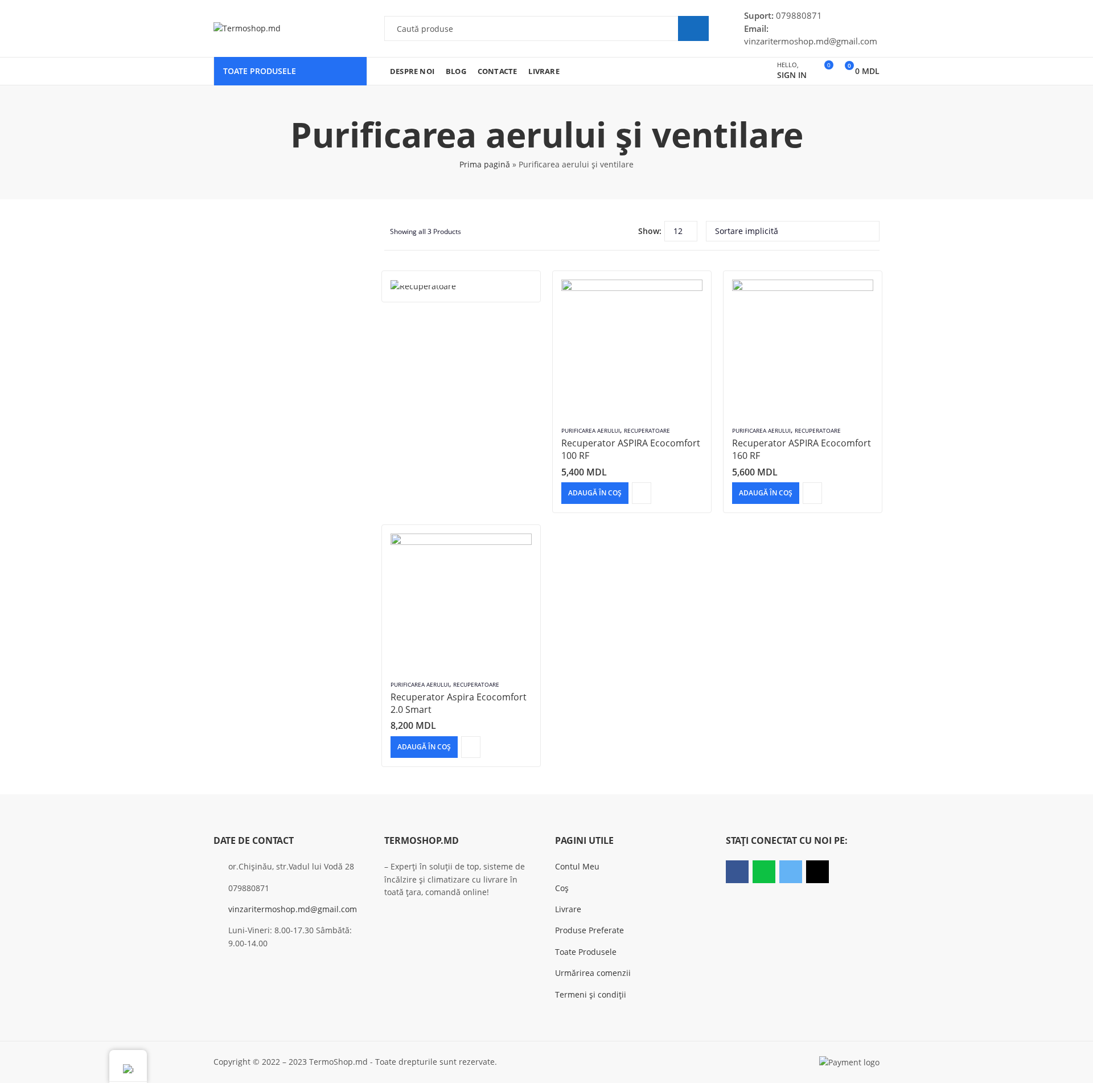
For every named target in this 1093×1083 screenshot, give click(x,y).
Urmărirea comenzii (593, 972)
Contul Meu (577, 866)
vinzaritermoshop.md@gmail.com (292, 909)
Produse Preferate (589, 930)
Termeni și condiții (590, 994)
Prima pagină (484, 164)
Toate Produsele (586, 951)
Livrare (568, 909)
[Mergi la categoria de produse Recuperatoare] (461, 286)
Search (693, 28)
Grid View (608, 231)
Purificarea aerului (590, 430)
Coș (562, 888)
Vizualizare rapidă (641, 493)
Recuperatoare (647, 430)
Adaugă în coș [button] (595, 493)
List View (625, 231)
